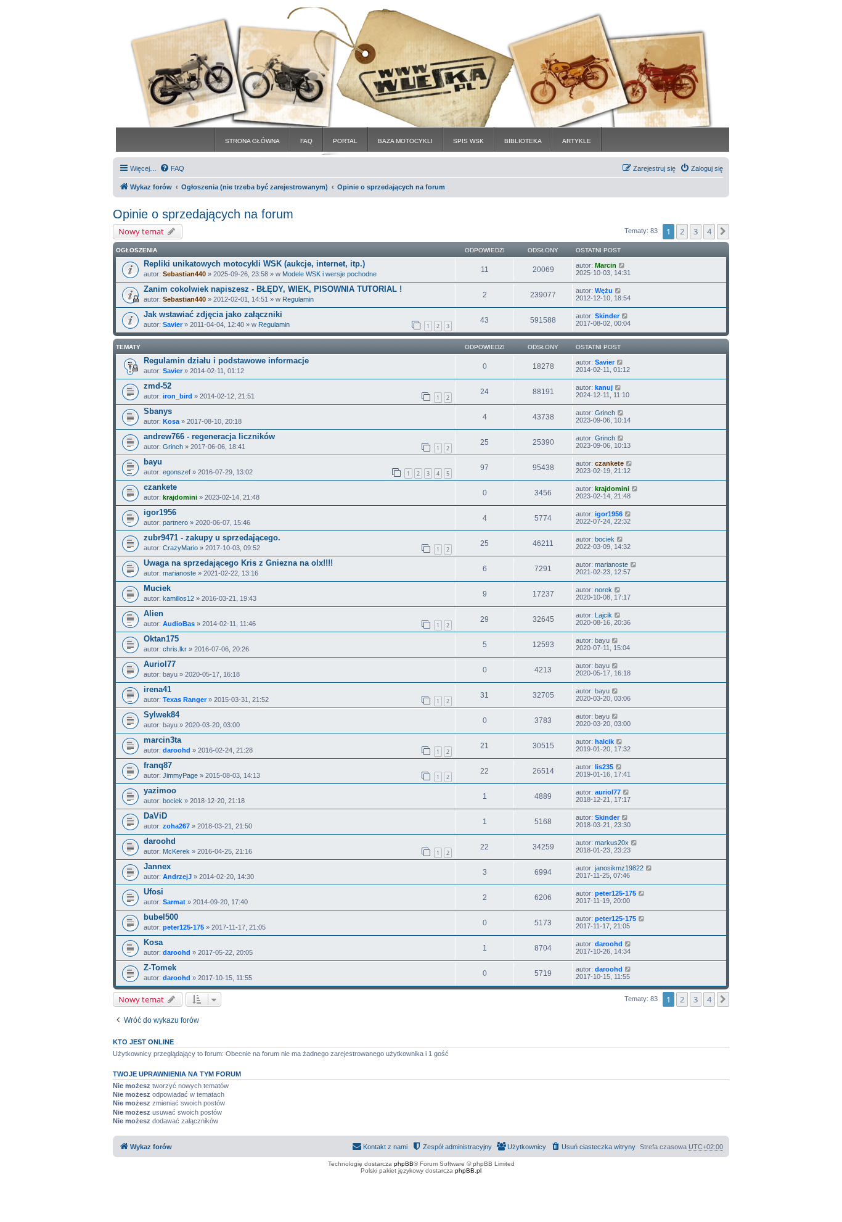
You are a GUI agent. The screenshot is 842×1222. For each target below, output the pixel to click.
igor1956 (160, 512)
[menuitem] (172, 168)
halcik (604, 741)
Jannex (157, 866)
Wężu (604, 290)
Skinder (607, 316)
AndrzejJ (177, 876)
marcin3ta (162, 740)
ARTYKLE (576, 141)
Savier (172, 324)
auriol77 (608, 792)
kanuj (604, 387)
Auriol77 (160, 664)
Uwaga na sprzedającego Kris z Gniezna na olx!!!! (238, 563)
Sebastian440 (184, 274)
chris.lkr (175, 649)
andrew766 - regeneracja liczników (209, 436)
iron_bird (177, 396)
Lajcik (603, 615)
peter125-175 (615, 893)
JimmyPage (180, 775)
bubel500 (161, 917)
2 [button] (682, 231)
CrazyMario (180, 547)
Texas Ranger (184, 699)
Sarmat (174, 902)
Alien (153, 613)
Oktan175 (161, 638)
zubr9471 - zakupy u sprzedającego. (212, 537)
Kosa (171, 421)
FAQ (306, 141)
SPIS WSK (468, 141)
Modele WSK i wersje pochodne (329, 274)
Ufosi (153, 891)
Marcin (605, 265)
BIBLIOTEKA (523, 141)
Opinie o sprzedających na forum (203, 214)
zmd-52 (157, 385)
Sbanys (158, 411)
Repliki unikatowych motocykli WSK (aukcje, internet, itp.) (254, 263)
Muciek (157, 588)
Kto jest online (143, 1042)
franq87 (158, 765)
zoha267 (176, 826)
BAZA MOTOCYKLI (405, 141)
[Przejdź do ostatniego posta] (622, 265)
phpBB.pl (468, 1170)
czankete (609, 463)
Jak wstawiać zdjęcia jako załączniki (213, 314)
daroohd (176, 750)
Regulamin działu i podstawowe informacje (226, 360)
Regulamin (298, 299)
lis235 (604, 766)
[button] (723, 231)
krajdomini (180, 497)
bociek (605, 539)
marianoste (179, 573)
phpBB (404, 1163)
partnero (175, 522)
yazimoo (160, 790)
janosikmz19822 (619, 868)
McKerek (176, 851)
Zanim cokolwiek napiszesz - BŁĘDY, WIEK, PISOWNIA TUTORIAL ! (273, 289)
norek (603, 589)
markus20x (612, 842)
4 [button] (709, 231)
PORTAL (345, 141)
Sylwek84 (161, 714)
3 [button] (695, 231)
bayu (153, 461)
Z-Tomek (160, 967)
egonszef (176, 472)
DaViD (155, 815)
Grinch (605, 412)
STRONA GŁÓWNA (252, 141)
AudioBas (179, 623)
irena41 (157, 689)
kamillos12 (178, 598)
